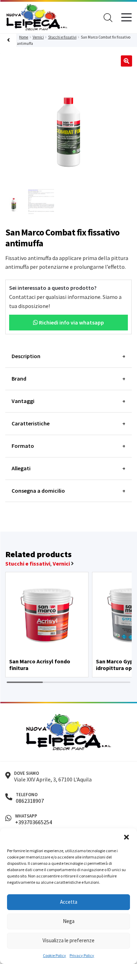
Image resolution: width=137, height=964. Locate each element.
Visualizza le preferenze (68, 940)
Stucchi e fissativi (62, 37)
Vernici (38, 37)
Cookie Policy (54, 955)
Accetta (68, 901)
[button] (126, 837)
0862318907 (30, 800)
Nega (68, 921)
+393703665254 (33, 822)
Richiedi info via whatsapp (71, 322)
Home (23, 37)
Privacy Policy (82, 955)
